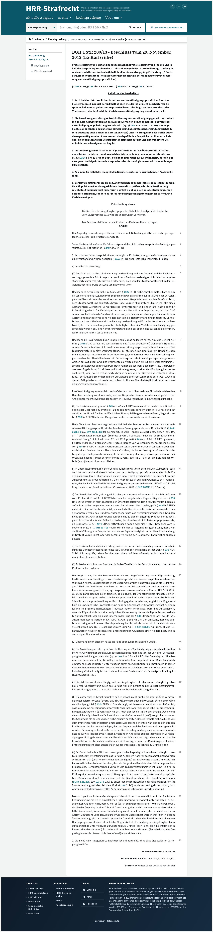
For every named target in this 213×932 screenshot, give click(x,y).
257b (83, 343)
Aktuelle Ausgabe (39, 17)
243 (91, 86)
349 (107, 248)
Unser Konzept (35, 888)
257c (76, 86)
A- (179, 6)
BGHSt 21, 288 (81, 782)
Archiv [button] (63, 17)
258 (123, 785)
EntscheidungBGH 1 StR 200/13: (39, 57)
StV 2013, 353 (95, 432)
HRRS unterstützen (38, 893)
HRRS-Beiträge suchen (63, 894)
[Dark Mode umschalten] (172, 6)
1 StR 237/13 (100, 527)
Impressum (99, 921)
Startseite (37, 39)
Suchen (33, 49)
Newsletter (153, 897)
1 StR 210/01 (142, 627)
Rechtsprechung (88, 17)
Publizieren (34, 901)
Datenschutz (112, 921)
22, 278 (100, 782)
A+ (185, 6)
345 (139, 616)
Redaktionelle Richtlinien (35, 907)
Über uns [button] (112, 17)
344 (120, 86)
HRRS (125, 897)
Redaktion (33, 913)
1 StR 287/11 (143, 487)
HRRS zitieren (35, 897)
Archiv (59, 900)
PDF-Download (42, 71)
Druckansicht (41, 66)
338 (140, 86)
